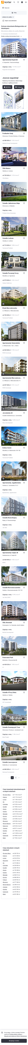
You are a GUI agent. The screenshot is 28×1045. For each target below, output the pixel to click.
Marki (4, 838)
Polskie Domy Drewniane (9, 213)
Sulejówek (5, 835)
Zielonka (5, 828)
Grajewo (5, 797)
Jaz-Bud (4, 527)
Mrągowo (5, 821)
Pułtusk (5, 819)
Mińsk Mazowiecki (7, 823)
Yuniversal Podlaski (7, 248)
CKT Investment (6, 702)
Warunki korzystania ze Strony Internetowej (15, 1036)
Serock (4, 833)
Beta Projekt (5, 737)
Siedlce (5, 811)
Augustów (5, 860)
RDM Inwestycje (6, 353)
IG (3, 667)
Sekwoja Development (8, 772)
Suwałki (5, 807)
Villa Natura (5, 178)
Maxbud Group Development (9, 143)
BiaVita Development (7, 632)
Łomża (4, 799)
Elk (3, 802)
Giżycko (5, 816)
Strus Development (7, 423)
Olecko (4, 809)
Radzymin (5, 826)
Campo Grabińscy (7, 283)
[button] (15, 777)
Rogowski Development (8, 69)
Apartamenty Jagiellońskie (9, 492)
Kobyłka (5, 831)
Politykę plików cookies (15, 1034)
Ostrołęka (5, 804)
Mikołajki (5, 814)
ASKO (4, 562)
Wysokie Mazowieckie (7, 795)
